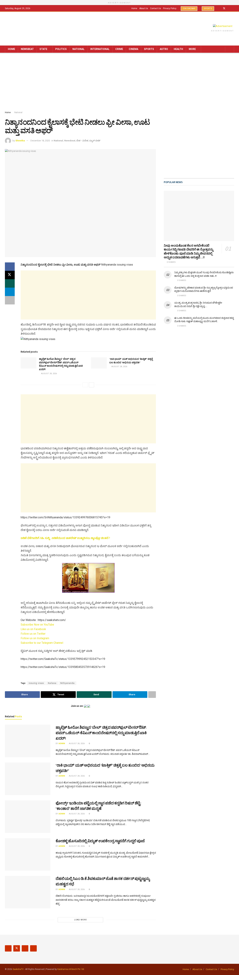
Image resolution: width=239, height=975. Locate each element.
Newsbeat (27, 49)
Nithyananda (67, 683)
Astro (164, 49)
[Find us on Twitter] (224, 8)
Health (178, 49)
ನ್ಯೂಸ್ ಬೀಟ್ (94, 140)
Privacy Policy (169, 8)
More (192, 49)
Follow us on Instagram (35, 638)
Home (134, 8)
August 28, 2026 (49, 373)
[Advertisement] (119, 82)
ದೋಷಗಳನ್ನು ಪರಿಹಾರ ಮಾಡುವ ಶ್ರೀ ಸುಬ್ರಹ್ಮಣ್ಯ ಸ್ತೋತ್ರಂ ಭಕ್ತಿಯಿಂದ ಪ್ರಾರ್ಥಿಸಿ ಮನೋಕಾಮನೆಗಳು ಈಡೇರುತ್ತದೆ (203, 289)
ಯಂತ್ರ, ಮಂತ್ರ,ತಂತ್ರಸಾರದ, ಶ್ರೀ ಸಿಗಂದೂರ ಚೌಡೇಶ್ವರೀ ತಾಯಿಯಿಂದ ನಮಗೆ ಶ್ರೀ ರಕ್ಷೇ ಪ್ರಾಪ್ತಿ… (198, 304)
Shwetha (20, 140)
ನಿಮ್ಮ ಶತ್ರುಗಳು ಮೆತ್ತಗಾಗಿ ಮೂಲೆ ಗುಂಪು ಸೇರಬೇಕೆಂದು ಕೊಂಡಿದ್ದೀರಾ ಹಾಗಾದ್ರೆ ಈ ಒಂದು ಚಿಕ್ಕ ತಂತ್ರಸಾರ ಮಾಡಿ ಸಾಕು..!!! (204, 274)
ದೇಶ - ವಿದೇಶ (82, 140)
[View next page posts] (91, 384)
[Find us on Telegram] (233, 8)
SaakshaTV (18, 969)
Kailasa (52, 683)
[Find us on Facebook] (219, 8)
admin (62, 743)
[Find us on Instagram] (229, 8)
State (43, 49)
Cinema (133, 49)
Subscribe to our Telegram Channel (42, 642)
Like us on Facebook (33, 629)
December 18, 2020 (40, 140)
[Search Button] (230, 49)
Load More (80, 920)
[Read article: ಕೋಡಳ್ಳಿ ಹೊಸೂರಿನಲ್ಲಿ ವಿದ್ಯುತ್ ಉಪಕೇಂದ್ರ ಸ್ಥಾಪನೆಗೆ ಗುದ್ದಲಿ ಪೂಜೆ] (27, 854)
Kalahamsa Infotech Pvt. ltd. (71, 969)
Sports (208, 8)
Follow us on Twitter (33, 633)
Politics (61, 49)
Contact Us (155, 8)
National (78, 49)
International (100, 49)
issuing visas (36, 683)
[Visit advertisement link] (222, 26)
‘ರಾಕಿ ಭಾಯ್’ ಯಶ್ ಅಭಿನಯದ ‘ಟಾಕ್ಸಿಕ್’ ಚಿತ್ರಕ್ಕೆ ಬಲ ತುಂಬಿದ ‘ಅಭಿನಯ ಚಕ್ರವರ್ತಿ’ (131, 360)
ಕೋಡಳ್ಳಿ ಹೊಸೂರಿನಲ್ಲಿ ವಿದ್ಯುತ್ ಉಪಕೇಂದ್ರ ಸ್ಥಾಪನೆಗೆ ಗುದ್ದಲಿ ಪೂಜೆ (100, 840)
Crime (119, 49)
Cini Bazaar (189, 8)
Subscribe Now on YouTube (37, 624)
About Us (143, 8)
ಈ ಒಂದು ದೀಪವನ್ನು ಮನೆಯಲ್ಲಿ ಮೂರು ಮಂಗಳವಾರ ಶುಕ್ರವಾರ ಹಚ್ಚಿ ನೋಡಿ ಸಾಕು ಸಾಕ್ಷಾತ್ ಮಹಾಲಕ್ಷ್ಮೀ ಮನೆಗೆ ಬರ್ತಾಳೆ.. (204, 319)
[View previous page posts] (85, 384)
